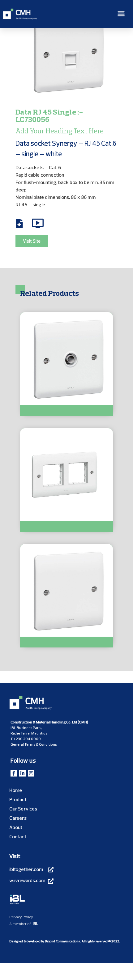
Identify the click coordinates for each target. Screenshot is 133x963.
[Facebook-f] (14, 773)
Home (15, 790)
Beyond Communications (62, 941)
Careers (18, 818)
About (16, 827)
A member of (20, 923)
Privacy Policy (21, 917)
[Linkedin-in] (22, 773)
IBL (35, 923)
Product (18, 799)
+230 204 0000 (27, 738)
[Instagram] (31, 773)
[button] (121, 14)
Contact (17, 836)
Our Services (23, 809)
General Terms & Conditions (34, 744)
